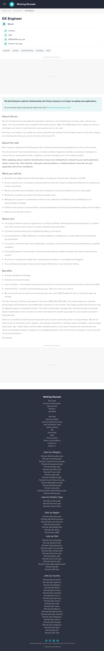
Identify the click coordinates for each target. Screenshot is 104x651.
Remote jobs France (52, 595)
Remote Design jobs (52, 466)
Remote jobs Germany (52, 598)
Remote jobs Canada (52, 590)
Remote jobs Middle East (52, 527)
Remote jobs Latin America (52, 521)
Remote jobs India (52, 603)
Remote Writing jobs (52, 493)
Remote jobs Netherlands (52, 611)
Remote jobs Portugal (52, 622)
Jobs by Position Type (52, 424)
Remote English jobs (52, 556)
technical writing (27, 50)
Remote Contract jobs (52, 506)
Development (18, 10)
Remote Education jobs (52, 469)
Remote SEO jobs (52, 569)
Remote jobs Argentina (52, 582)
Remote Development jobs (59, 107)
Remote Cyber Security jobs (52, 548)
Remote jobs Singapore (52, 624)
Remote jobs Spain (52, 627)
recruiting (39, 50)
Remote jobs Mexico (52, 608)
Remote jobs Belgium (52, 585)
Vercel (10, 24)
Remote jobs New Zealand (52, 614)
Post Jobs (52, 400)
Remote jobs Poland (52, 619)
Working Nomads (26, 4)
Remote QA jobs (52, 566)
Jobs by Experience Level (52, 421)
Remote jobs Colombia (52, 593)
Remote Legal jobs (52, 474)
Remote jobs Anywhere (52, 516)
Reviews (52, 408)
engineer (6, 50)
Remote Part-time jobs (52, 503)
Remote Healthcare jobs (52, 477)
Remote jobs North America (52, 519)
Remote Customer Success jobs (52, 461)
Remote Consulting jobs (52, 458)
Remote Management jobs (52, 482)
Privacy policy (52, 437)
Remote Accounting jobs (52, 540)
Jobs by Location (52, 419)
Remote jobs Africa (52, 529)
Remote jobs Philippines (52, 616)
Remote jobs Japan (52, 606)
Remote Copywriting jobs (52, 545)
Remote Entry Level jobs (52, 558)
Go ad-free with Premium (52, 57)
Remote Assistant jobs (52, 542)
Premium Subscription (52, 403)
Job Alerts (52, 411)
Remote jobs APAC (52, 532)
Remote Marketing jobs (52, 485)
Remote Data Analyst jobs (52, 550)
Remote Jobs (6, 10)
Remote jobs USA (52, 632)
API (52, 429)
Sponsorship (52, 406)
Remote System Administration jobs (52, 490)
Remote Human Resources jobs (52, 480)
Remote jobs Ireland (52, 600)
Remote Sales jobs (52, 488)
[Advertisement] (52, 76)
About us (52, 445)
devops (15, 50)
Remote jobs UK (52, 630)
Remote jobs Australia (52, 579)
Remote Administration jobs (52, 456)
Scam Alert (52, 432)
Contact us (52, 443)
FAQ (52, 435)
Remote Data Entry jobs (52, 553)
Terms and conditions (52, 440)
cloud (48, 50)
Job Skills (52, 416)
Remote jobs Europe (52, 524)
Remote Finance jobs (52, 472)
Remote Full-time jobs (52, 500)
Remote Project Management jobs (52, 564)
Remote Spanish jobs (52, 561)
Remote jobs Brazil (52, 587)
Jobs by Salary (52, 427)
